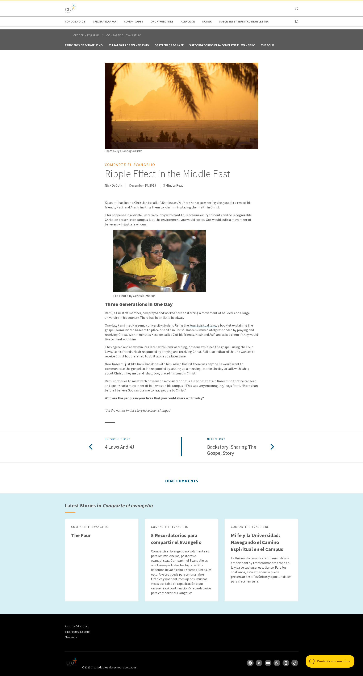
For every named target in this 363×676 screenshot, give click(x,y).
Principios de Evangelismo (84, 45)
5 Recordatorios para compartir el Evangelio (222, 45)
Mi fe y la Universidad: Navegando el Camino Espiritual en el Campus (257, 542)
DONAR (207, 21)
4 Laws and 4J (119, 447)
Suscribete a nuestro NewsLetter (243, 21)
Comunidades (133, 21)
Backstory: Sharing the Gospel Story (231, 450)
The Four (267, 45)
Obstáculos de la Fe (169, 45)
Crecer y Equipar (104, 21)
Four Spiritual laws (202, 325)
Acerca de (188, 21)
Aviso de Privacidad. (77, 626)
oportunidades (162, 21)
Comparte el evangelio (123, 35)
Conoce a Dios (75, 21)
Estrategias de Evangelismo (128, 45)
